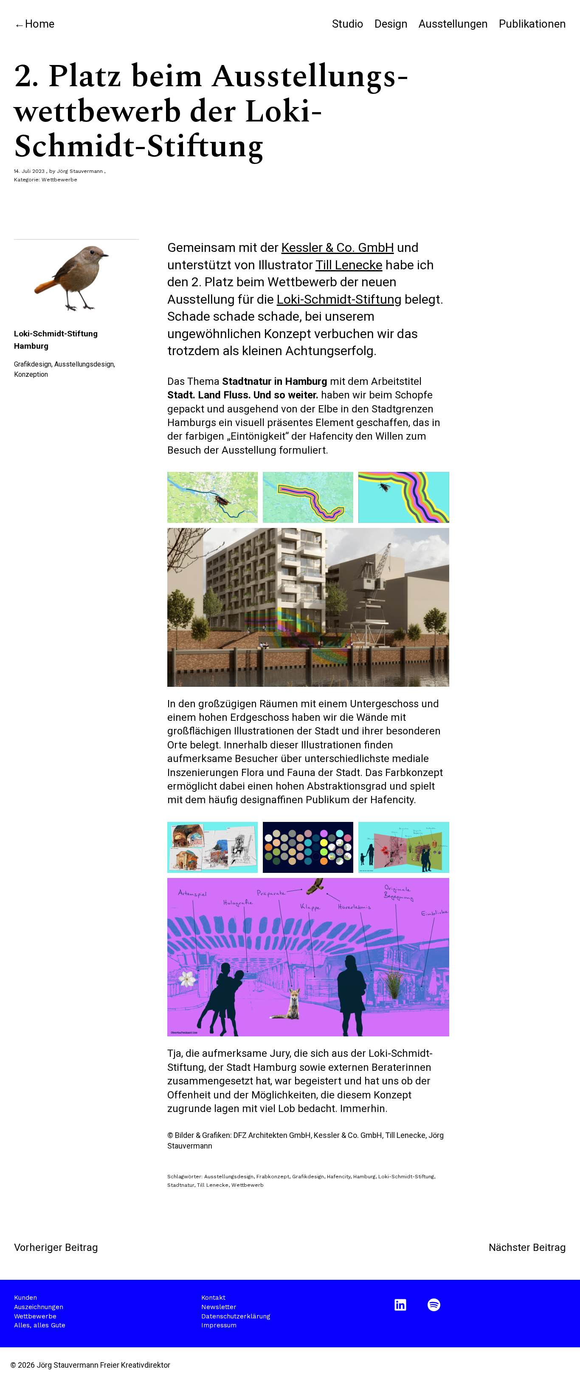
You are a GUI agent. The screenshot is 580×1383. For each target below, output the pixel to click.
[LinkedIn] (402, 1304)
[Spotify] (435, 1304)
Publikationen (532, 23)
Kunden (25, 1297)
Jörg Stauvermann (80, 171)
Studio (347, 23)
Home (39, 23)
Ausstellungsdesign (228, 1177)
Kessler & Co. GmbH (338, 247)
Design (391, 23)
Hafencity (338, 1177)
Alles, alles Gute (39, 1325)
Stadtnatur (180, 1185)
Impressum (219, 1325)
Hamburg (364, 1177)
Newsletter (219, 1307)
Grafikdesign (308, 1177)
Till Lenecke (349, 264)
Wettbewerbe (59, 180)
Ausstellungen (453, 23)
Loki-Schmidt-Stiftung (339, 299)
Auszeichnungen (38, 1307)
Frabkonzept (272, 1177)
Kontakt (213, 1297)
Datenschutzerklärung (235, 1316)
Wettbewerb (247, 1185)
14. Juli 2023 (29, 171)
